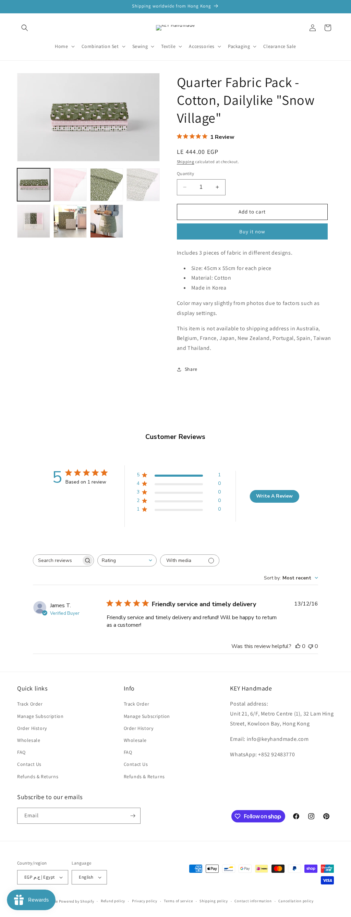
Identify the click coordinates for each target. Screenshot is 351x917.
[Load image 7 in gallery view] (106, 221)
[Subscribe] (132, 816)
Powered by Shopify (76, 901)
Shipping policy (213, 900)
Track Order (30, 704)
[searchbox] (57, 560)
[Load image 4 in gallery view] (142, 184)
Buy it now (252, 231)
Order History (32, 728)
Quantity (185, 173)
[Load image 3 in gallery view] (106, 184)
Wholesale (28, 740)
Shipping (185, 161)
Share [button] (191, 369)
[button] (24, 27)
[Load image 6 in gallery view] (69, 221)
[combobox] (127, 560)
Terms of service (178, 900)
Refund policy (113, 900)
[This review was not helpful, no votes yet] (310, 646)
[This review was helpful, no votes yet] (297, 646)
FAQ (21, 752)
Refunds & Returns (37, 776)
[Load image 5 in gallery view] (33, 221)
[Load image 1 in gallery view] (33, 184)
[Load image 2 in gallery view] (69, 184)
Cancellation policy (295, 900)
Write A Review (274, 496)
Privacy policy (144, 900)
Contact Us (29, 764)
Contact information (252, 900)
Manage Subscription (40, 716)
